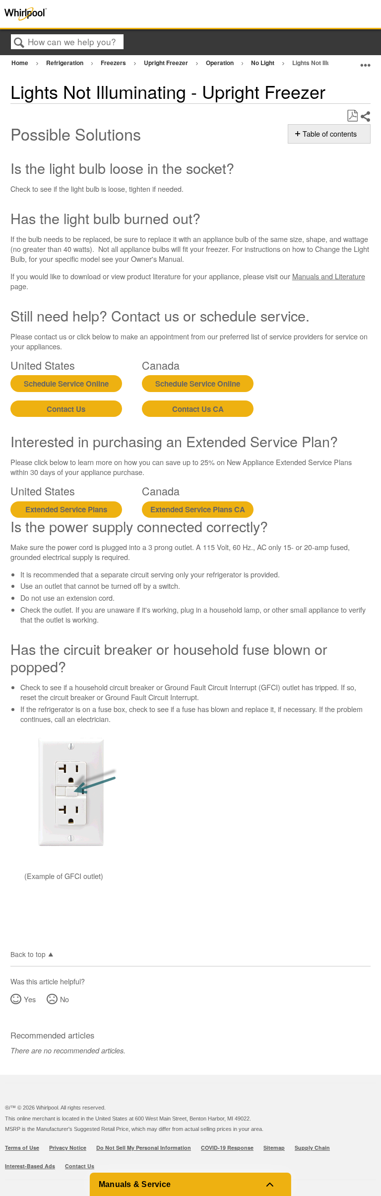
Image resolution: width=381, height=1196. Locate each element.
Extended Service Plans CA (197, 509)
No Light (263, 62)
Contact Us (66, 408)
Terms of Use (22, 1147)
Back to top (28, 953)
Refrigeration (65, 62)
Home (20, 62)
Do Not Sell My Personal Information (143, 1147)
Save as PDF (352, 116)
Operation (220, 62)
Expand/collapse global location (365, 61)
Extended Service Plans (66, 509)
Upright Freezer (167, 62)
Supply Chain (312, 1147)
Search (19, 42)
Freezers (114, 62)
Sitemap (274, 1147)
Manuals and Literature (328, 276)
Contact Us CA (198, 408)
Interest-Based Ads (30, 1166)
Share (365, 116)
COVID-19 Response (227, 1147)
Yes (30, 999)
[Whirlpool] (76, 14)
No (64, 999)
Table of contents (330, 134)
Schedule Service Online (66, 383)
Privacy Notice (67, 1147)
